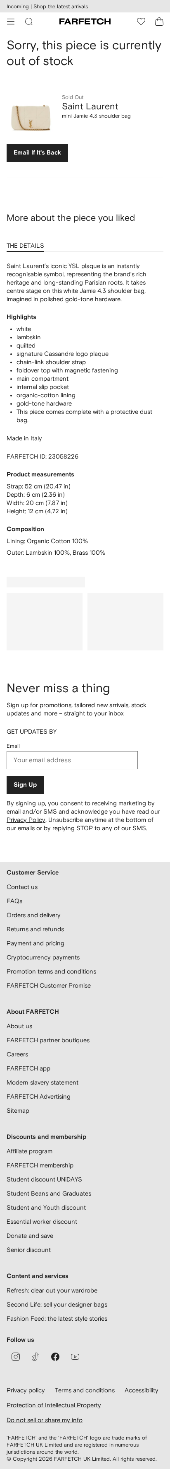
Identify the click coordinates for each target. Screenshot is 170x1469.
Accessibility (141, 1390)
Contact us (22, 887)
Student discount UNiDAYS (44, 1179)
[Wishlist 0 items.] (141, 21)
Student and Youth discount (46, 1207)
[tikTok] (35, 1357)
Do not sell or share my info (45, 1420)
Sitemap (18, 1110)
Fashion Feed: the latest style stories (57, 1318)
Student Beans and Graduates (49, 1193)
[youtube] (75, 1357)
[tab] (27, 243)
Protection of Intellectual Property (54, 1405)
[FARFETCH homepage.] (85, 21)
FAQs (14, 901)
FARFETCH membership (40, 1165)
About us (19, 1026)
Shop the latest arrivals (60, 6)
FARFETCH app (28, 1068)
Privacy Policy (26, 820)
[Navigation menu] (11, 21)
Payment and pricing (35, 943)
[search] (29, 21)
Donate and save (30, 1235)
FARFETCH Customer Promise (49, 985)
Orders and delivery (34, 915)
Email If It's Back (37, 153)
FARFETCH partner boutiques (48, 1040)
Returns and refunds (35, 929)
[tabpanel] (85, 409)
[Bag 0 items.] (159, 21)
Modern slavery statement (42, 1082)
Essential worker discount (42, 1221)
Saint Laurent (90, 106)
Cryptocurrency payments (43, 957)
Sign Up (25, 785)
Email (13, 746)
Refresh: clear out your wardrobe (52, 1290)
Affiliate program (29, 1151)
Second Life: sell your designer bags (57, 1304)
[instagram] (16, 1357)
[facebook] (55, 1357)
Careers (17, 1054)
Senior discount (29, 1250)
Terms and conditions (85, 1390)
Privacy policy (26, 1390)
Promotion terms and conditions (51, 971)
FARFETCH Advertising (39, 1096)
